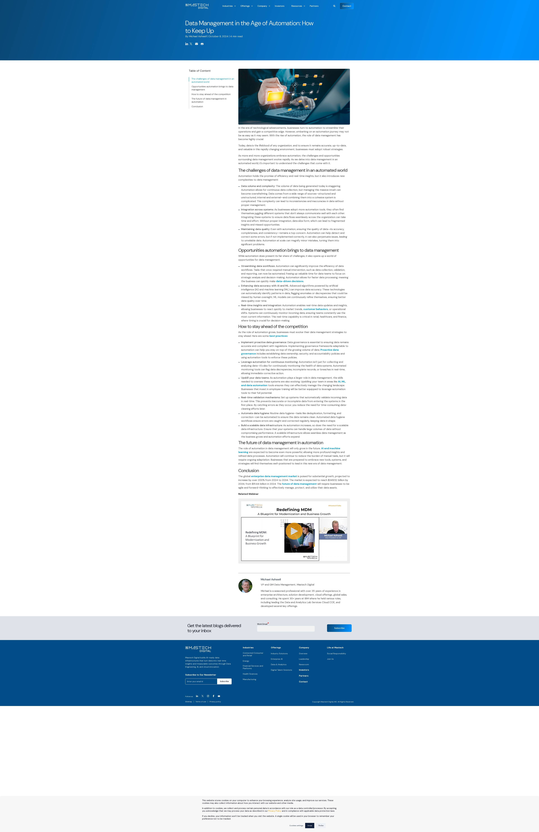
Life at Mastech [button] (335, 647)
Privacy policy (215, 701)
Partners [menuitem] (303, 675)
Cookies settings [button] (296, 825)
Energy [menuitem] (246, 661)
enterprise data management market (274, 476)
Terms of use (201, 701)
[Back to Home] (197, 7)
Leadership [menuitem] (304, 659)
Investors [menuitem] (304, 670)
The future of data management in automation (209, 100)
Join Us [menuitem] (330, 659)
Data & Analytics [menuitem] (278, 664)
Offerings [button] (276, 647)
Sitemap (188, 701)
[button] (334, 5)
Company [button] (304, 647)
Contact (346, 5)
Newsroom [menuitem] (304, 664)
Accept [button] (309, 826)
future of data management (299, 484)
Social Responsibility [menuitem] (336, 653)
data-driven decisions (289, 281)
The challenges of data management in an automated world (213, 80)
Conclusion (197, 106)
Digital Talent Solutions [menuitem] (281, 670)
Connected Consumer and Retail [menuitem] (253, 654)
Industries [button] (248, 647)
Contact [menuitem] (303, 681)
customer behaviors (315, 309)
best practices (278, 336)
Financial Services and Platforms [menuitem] (253, 667)
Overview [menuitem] (303, 653)
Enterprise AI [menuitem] (277, 659)
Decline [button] (321, 826)
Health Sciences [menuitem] (250, 674)
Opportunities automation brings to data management (212, 88)
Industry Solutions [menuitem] (279, 653)
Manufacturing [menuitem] (249, 679)
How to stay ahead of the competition (211, 94)
